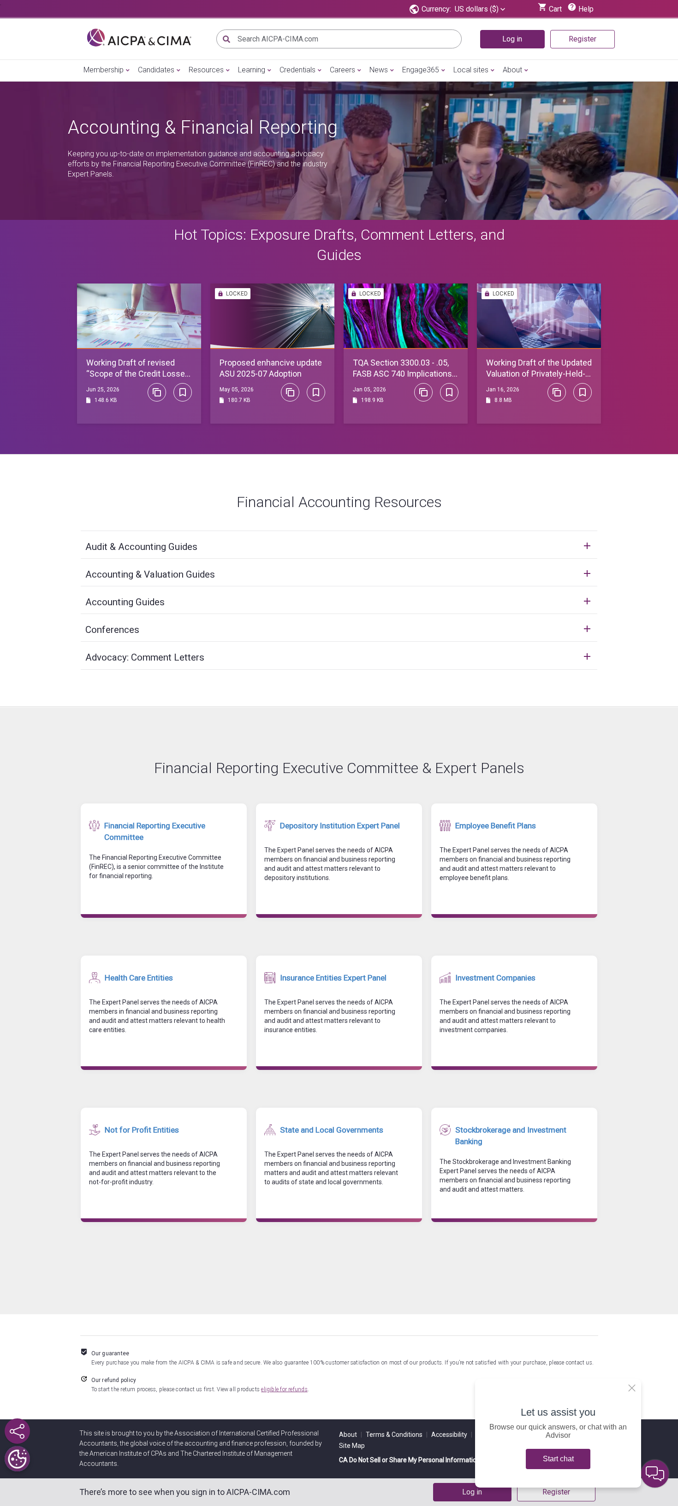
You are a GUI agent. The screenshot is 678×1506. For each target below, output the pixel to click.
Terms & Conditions (397, 1434)
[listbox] (480, 9)
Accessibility (451, 1434)
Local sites (470, 69)
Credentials (297, 69)
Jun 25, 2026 (102, 389)
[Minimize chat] (655, 1474)
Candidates (156, 69)
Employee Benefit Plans (495, 825)
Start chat (558, 1459)
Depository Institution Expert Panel (340, 825)
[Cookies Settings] (17, 1458)
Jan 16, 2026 (502, 389)
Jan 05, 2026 (369, 389)
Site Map (352, 1445)
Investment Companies (495, 977)
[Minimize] (631, 1388)
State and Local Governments (331, 1129)
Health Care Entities (139, 977)
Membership (103, 69)
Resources (206, 69)
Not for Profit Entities (142, 1129)
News (378, 69)
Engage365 (420, 69)
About (512, 69)
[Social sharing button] (17, 1431)
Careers (342, 69)
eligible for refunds (284, 1389)
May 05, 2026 (237, 389)
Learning (251, 69)
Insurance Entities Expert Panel (333, 977)
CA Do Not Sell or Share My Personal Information (409, 1460)
